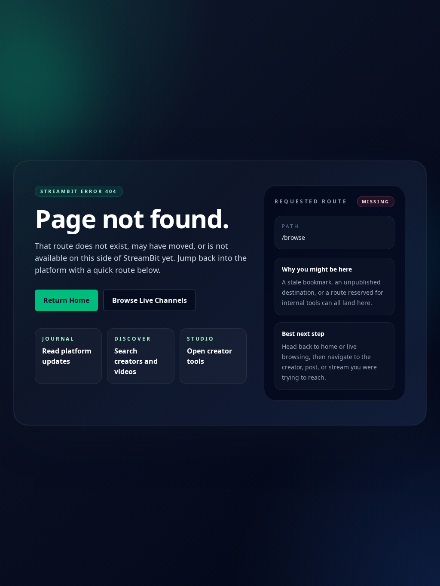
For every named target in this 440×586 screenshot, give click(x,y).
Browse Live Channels (149, 300)
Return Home (66, 300)
